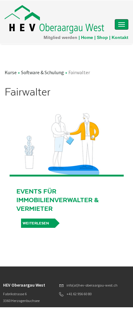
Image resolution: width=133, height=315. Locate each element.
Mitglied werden (60, 37)
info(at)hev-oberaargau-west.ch (92, 285)
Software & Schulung (42, 72)
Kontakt (120, 37)
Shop (102, 37)
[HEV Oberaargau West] (54, 18)
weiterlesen (36, 223)
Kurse (11, 72)
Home (87, 37)
